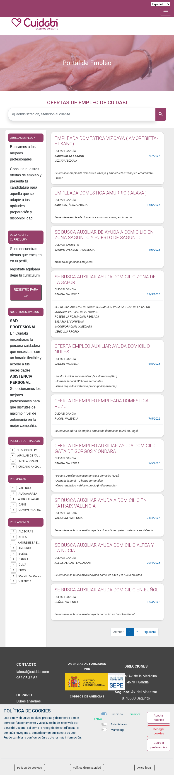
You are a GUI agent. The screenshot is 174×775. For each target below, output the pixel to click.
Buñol (23, 553)
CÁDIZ (23, 504)
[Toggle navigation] (165, 11)
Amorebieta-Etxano (30, 542)
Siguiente (150, 632)
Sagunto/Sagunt (30, 575)
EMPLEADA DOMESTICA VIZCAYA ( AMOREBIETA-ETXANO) (106, 141)
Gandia (23, 559)
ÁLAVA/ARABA (28, 493)
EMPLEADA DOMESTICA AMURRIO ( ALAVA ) (101, 193)
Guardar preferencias (158, 745)
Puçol (23, 570)
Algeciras (26, 531)
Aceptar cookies (159, 718)
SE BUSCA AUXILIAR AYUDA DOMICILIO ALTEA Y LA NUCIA (104, 548)
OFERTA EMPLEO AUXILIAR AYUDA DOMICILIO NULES (102, 349)
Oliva (22, 564)
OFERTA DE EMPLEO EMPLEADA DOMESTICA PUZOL (102, 403)
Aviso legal (144, 767)
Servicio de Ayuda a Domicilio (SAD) (29, 450)
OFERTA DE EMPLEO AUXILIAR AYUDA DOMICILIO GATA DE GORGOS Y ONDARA (106, 448)
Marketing (117, 729)
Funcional (117, 714)
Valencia (25, 581)
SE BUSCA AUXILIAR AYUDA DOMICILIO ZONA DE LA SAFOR (105, 279)
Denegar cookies (158, 731)
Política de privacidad (87, 767)
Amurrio (25, 548)
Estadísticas (119, 724)
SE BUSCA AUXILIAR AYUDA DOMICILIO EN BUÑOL (107, 590)
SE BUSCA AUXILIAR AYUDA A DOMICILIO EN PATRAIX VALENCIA (101, 503)
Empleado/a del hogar (30, 461)
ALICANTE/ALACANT (30, 499)
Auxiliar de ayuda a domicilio (29, 455)
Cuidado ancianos (30, 466)
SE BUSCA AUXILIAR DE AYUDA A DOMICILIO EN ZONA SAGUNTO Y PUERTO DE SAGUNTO (104, 235)
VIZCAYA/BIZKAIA (30, 510)
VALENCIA (25, 488)
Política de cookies (29, 767)
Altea (23, 537)
